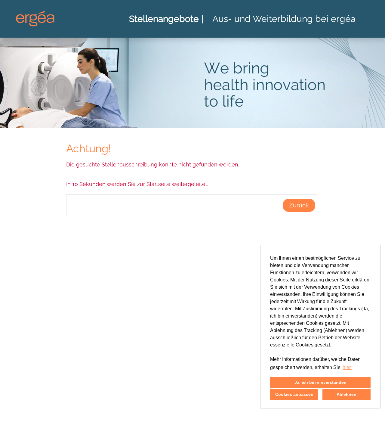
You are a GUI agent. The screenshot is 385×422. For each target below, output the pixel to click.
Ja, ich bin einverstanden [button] (320, 382)
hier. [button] (347, 367)
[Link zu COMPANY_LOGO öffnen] (35, 19)
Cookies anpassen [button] (294, 394)
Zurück (299, 205)
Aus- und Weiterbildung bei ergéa (284, 19)
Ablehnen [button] (346, 394)
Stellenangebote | (166, 19)
